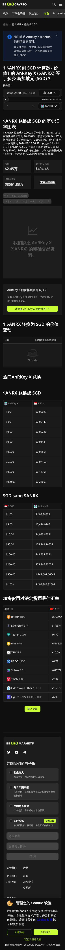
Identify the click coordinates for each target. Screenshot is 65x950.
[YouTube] (16, 752)
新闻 (25, 876)
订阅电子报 (18, 13)
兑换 (5, 24)
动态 (5, 13)
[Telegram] (24, 752)
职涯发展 (11, 881)
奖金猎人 (34, 13)
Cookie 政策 (44, 920)
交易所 (27, 887)
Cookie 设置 (53, 944)
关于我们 (11, 876)
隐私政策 (29, 944)
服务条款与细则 (13, 944)
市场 (46, 13)
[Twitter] (8, 752)
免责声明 (40, 944)
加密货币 (28, 881)
